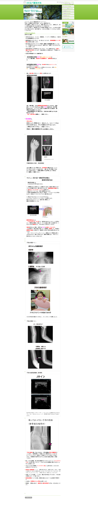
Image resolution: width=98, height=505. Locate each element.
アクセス (68, 32)
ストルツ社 (38, 68)
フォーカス (45, 57)
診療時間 (68, 24)
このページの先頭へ (28, 497)
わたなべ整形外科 (35, 2)
